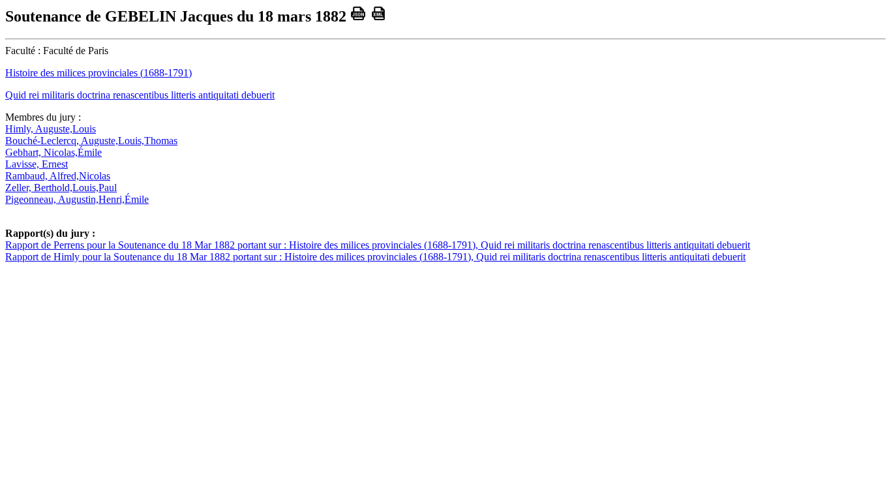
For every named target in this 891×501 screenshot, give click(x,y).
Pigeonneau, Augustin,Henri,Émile (77, 199)
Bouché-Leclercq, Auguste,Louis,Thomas (91, 140)
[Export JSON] (358, 16)
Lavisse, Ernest (36, 164)
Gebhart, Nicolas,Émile (53, 152)
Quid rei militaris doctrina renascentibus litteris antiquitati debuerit (140, 94)
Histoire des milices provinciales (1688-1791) (98, 72)
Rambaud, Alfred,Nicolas (57, 175)
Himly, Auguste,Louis (50, 128)
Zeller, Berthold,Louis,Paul (61, 187)
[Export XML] (378, 16)
